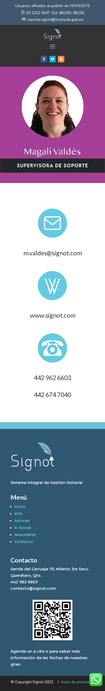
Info (18, 513)
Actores (22, 520)
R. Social (22, 527)
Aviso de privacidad (77, 682)
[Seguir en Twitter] (52, 59)
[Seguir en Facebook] (44, 59)
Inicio (19, 506)
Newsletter (25, 534)
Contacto (23, 541)
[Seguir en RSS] (61, 59)
